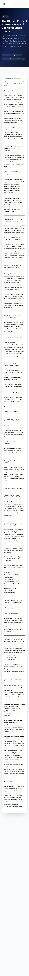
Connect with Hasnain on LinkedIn (13, 806)
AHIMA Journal (9, 397)
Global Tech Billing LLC (10, 788)
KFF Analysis (13, 379)
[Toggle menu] (25, 4)
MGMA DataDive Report (15, 193)
